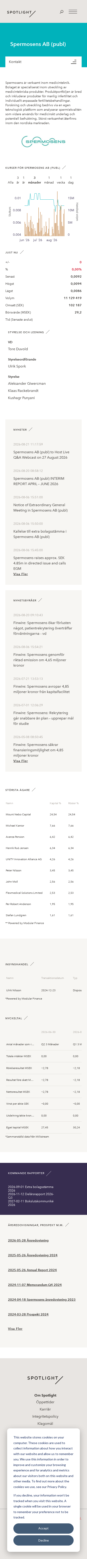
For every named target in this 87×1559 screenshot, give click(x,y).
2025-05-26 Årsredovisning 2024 (33, 1255)
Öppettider (45, 1402)
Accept (43, 1528)
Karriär (45, 1409)
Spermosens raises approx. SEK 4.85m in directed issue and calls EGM (39, 563)
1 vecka (61, 180)
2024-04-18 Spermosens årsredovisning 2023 (42, 1300)
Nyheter (20, 429)
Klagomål (45, 1423)
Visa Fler (20, 574)
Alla (10, 182)
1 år (23, 180)
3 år (18, 180)
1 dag (71, 180)
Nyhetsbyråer (24, 600)
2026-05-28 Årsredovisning (28, 1240)
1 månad (49, 180)
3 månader (34, 180)
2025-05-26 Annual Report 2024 (32, 1270)
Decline (43, 1540)
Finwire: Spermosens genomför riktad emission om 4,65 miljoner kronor (39, 659)
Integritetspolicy (45, 1416)
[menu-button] (76, 61)
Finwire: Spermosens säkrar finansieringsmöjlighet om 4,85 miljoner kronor (38, 750)
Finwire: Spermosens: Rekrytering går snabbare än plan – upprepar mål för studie (43, 718)
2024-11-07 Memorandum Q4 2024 (35, 1285)
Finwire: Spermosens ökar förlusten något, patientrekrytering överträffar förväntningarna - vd (42, 628)
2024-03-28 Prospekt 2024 (28, 1314)
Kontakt (15, 62)
